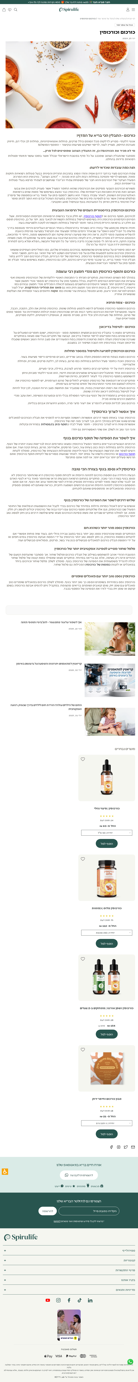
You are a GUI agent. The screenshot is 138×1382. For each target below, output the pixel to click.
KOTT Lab (59, 1377)
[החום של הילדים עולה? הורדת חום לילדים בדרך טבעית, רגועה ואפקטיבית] (110, 722)
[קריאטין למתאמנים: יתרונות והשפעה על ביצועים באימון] (110, 680)
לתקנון (57, 1221)
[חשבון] (127, 9)
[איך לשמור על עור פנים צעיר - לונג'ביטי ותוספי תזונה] (110, 639)
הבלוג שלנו (120, 18)
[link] (69, 1325)
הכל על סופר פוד (105, 18)
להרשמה (47, 1211)
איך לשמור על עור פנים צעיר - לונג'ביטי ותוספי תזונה (51, 622)
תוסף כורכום (127, 454)
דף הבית (131, 18)
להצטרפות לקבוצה (81, 1175)
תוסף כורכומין (93, 216)
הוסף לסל (107, 843)
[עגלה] (4, 9)
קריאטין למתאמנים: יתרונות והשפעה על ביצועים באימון (49, 663)
